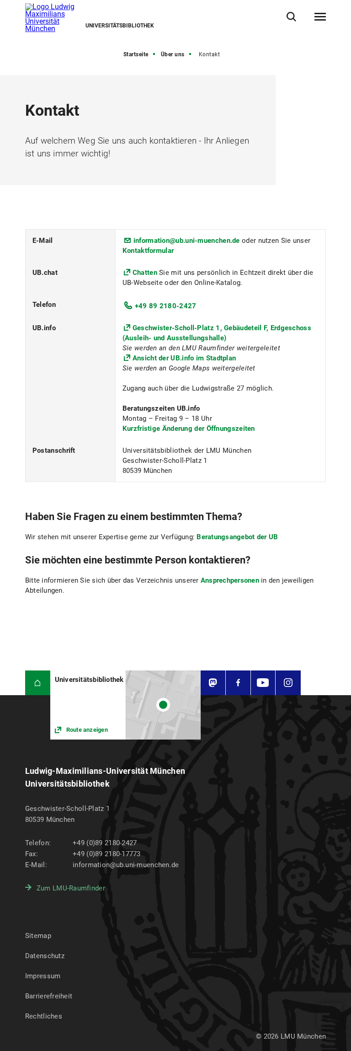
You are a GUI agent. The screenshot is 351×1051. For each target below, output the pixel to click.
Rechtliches (43, 1016)
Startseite (136, 54)
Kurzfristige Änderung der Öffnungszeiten (188, 428)
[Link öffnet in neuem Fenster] (125, 705)
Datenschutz (44, 956)
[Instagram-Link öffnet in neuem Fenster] (288, 683)
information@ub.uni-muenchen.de (186, 240)
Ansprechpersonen (231, 580)
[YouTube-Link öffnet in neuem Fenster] (263, 683)
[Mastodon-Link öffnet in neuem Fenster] (213, 683)
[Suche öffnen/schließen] (291, 16)
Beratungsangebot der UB (237, 537)
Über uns (173, 54)
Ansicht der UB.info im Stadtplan (184, 358)
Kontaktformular (148, 251)
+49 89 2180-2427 (166, 306)
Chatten (146, 272)
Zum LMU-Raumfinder (71, 888)
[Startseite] (37, 683)
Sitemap (38, 936)
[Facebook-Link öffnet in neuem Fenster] (238, 683)
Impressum (43, 976)
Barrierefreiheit (48, 996)
